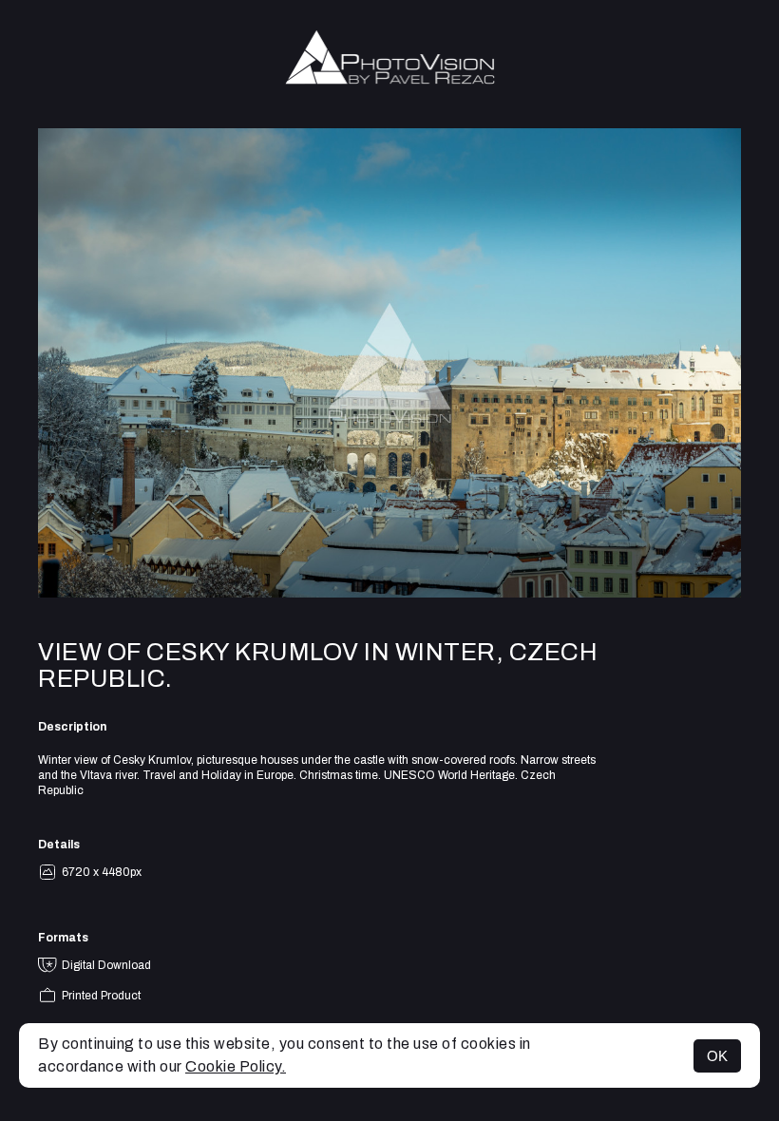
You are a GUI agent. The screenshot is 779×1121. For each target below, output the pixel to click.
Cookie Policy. (235, 1066)
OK (717, 1056)
